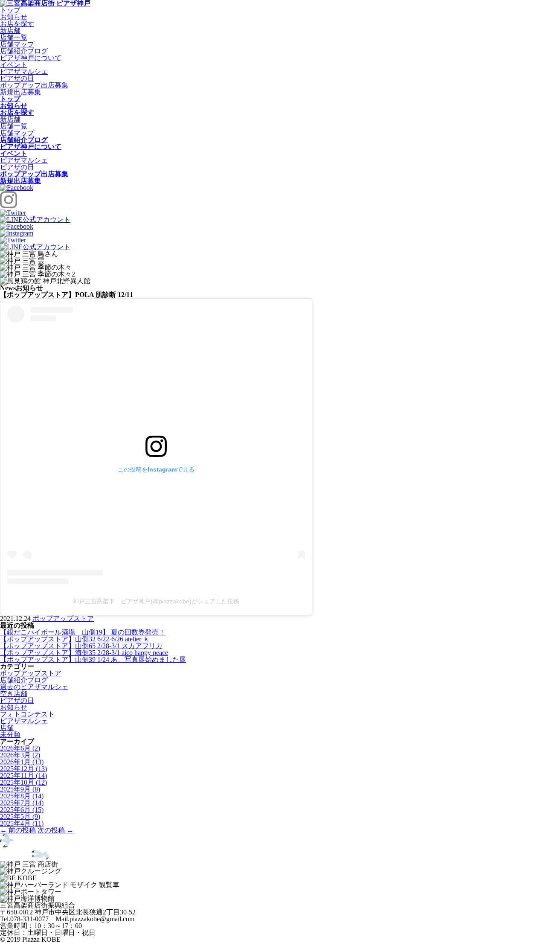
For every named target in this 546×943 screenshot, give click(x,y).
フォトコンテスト (27, 714)
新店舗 (10, 30)
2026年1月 (22, 761)
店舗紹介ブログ (24, 51)
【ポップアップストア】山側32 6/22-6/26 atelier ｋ (75, 639)
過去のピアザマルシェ (34, 686)
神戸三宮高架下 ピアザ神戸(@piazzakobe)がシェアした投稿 (156, 601)
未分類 (10, 734)
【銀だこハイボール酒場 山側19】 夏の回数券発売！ (83, 632)
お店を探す (17, 23)
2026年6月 (20, 748)
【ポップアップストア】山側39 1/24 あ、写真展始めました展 (93, 659)
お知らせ (13, 16)
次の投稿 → (55, 830)
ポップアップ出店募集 (34, 85)
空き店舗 (13, 693)
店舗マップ (17, 44)
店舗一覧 (13, 37)
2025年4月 (22, 823)
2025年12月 (23, 768)
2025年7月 (22, 802)
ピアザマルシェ (24, 71)
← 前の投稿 (18, 830)
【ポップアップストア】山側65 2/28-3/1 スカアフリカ (81, 645)
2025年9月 (20, 789)
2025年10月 (23, 782)
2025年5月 (20, 816)
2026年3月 (20, 755)
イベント (13, 64)
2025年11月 (23, 775)
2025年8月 (22, 796)
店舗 (7, 727)
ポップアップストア (63, 618)
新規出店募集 (20, 92)
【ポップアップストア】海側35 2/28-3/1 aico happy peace (84, 652)
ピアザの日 (17, 78)
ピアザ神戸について (30, 57)
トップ (10, 10)
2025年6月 (22, 809)
